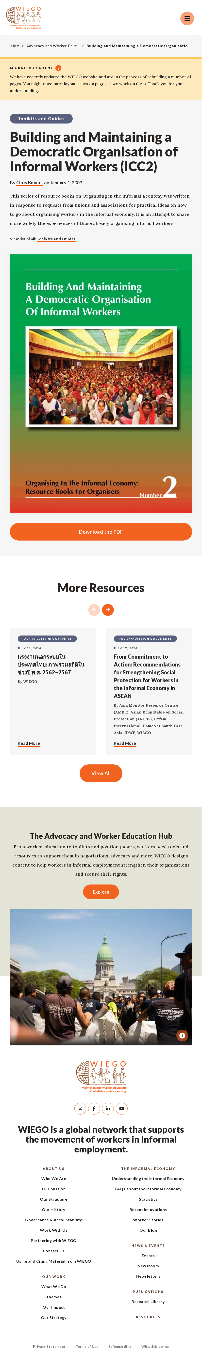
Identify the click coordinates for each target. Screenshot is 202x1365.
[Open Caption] (182, 1035)
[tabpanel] (101, 977)
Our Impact (54, 1307)
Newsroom (148, 1265)
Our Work (53, 1277)
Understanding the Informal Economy (148, 1178)
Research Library (148, 1301)
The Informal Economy (148, 1169)
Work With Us (53, 1230)
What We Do (53, 1286)
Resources (148, 1317)
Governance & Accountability (53, 1219)
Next (108, 610)
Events (148, 1255)
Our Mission (54, 1188)
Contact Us (54, 1250)
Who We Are (53, 1178)
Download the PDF (66, 532)
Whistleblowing (155, 1346)
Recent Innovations (148, 1209)
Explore (101, 892)
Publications (148, 1292)
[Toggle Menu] (187, 18)
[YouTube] (122, 1109)
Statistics (148, 1199)
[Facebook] (94, 1109)
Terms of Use (87, 1346)
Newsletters (148, 1276)
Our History (54, 1209)
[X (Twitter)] (80, 1109)
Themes (54, 1296)
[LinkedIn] (108, 1109)
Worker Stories (148, 1219)
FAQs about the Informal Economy (148, 1188)
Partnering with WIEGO (54, 1240)
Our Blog (148, 1230)
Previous (94, 610)
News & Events (148, 1246)
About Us (54, 1169)
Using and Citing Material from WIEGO (53, 1261)
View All (101, 773)
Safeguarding (120, 1346)
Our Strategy (54, 1317)
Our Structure (53, 1199)
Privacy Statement (49, 1346)
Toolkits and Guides (56, 239)
